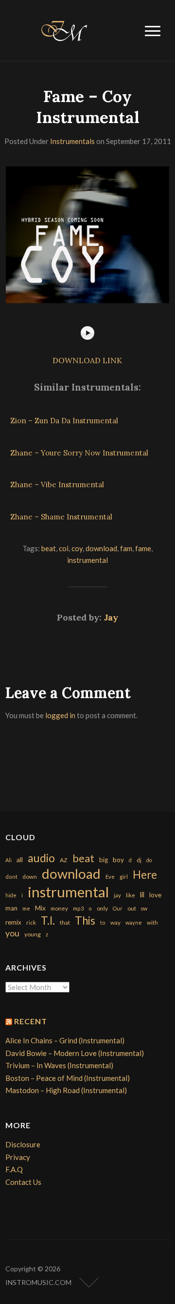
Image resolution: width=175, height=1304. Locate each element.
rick (31, 922)
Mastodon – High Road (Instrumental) (66, 1090)
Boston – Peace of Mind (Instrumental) (67, 1078)
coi (64, 548)
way (115, 922)
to (102, 922)
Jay (111, 617)
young (32, 934)
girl (124, 876)
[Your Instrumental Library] (62, 29)
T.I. (48, 920)
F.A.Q (14, 1169)
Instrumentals (72, 141)
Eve (110, 876)
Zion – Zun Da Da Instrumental (64, 420)
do (149, 860)
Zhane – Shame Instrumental (61, 516)
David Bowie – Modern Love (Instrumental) (74, 1053)
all (20, 859)
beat (48, 548)
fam (126, 548)
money (59, 908)
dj (139, 860)
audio (41, 858)
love (155, 894)
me (26, 908)
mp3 (78, 908)
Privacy (17, 1157)
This (85, 920)
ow (144, 908)
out (131, 908)
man (11, 908)
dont (11, 876)
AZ (64, 860)
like (130, 895)
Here (145, 874)
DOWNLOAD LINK (87, 360)
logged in (60, 715)
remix (13, 922)
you (12, 933)
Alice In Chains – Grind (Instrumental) (64, 1040)
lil (142, 894)
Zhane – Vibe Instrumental (57, 484)
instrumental (87, 560)
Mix (40, 908)
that (65, 922)
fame (143, 548)
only (102, 908)
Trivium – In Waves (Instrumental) (59, 1065)
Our (117, 908)
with (152, 922)
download (101, 548)
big (103, 860)
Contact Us (23, 1182)
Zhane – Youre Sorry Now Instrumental (79, 452)
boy (118, 859)
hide (11, 895)
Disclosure (22, 1144)
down (29, 876)
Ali (8, 860)
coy (77, 548)
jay (117, 895)
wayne (133, 922)
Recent (30, 1021)
